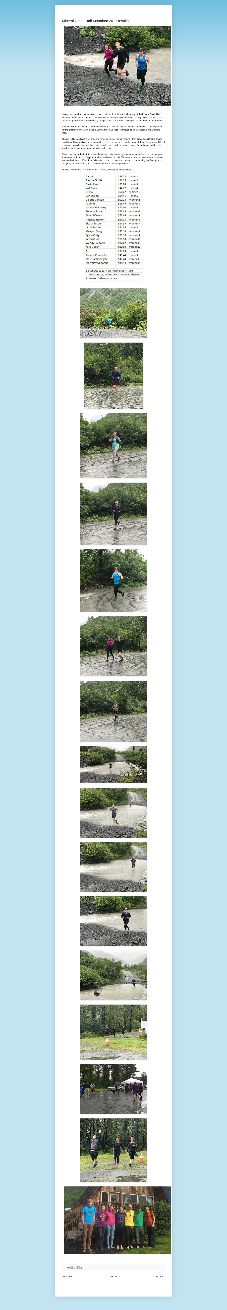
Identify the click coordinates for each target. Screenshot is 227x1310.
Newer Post (68, 1276)
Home (114, 1276)
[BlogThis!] (71, 1267)
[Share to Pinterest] (81, 1267)
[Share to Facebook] (78, 1267)
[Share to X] (74, 1267)
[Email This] (68, 1267)
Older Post (159, 1276)
